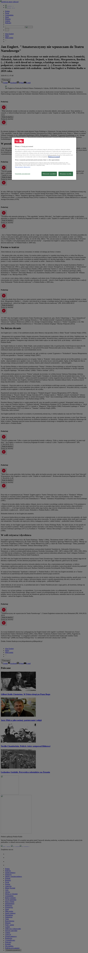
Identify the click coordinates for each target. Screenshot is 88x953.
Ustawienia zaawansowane (22, 173)
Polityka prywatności (54, 156)
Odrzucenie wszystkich (49, 173)
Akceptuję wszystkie (66, 173)
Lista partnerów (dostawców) (22, 167)
